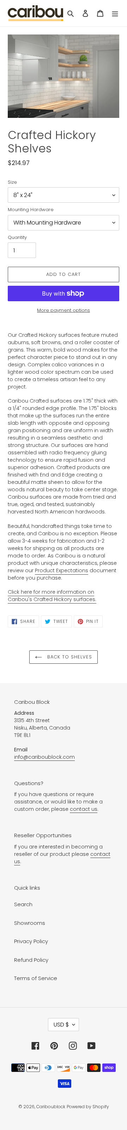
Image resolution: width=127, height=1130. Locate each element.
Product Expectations (61, 570)
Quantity (17, 237)
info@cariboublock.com (44, 756)
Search (23, 904)
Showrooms (29, 923)
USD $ (61, 1025)
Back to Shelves (69, 657)
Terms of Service (35, 978)
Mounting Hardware (31, 209)
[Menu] (115, 13)
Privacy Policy (31, 941)
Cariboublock (50, 1107)
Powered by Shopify (88, 1107)
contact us (83, 809)
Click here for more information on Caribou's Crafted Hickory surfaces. (52, 595)
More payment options (63, 310)
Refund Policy (31, 960)
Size (12, 182)
